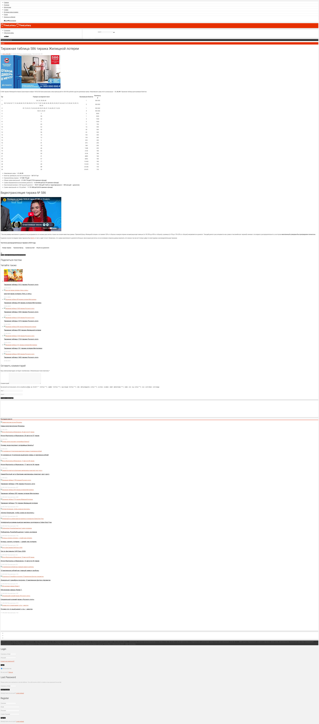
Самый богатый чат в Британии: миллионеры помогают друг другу (25, 474)
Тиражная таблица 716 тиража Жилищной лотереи (19, 503)
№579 (32, 238)
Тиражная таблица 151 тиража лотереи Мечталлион (23, 348)
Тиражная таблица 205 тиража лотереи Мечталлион (20, 493)
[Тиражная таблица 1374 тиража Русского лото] (19, 317)
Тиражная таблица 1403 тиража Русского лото (21, 357)
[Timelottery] (16, 26)
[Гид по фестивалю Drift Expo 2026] (11, 547)
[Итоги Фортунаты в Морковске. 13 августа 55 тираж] (17, 557)
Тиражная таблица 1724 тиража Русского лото (21, 339)
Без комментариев (25, 54)
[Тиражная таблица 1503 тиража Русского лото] (19, 308)
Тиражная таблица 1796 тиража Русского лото (18, 484)
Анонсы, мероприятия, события (15, 638)
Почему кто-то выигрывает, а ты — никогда (16, 609)
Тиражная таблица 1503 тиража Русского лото (21, 312)
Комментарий (5, 383)
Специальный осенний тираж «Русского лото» (17, 599)
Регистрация (12, 20)
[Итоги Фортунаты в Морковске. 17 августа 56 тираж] (17, 461)
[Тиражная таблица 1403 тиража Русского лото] (19, 354)
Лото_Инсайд (6, 54)
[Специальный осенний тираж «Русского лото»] (15, 596)
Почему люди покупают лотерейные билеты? (17, 445)
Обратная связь (9, 33)
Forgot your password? (7, 661)
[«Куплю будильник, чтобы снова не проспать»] (15, 509)
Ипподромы (7, 7)
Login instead (20, 693)
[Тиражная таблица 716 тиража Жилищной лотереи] (17, 499)
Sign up (11, 672)
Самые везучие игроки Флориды (13, 426)
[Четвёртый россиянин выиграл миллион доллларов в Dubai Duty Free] (22, 518)
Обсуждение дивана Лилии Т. (11, 590)
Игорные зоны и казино (11, 12)
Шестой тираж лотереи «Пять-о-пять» (18, 294)
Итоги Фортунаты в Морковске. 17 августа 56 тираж (20, 464)
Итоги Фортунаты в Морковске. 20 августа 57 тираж (20, 436)
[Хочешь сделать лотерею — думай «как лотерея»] (16, 538)
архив (2, 255)
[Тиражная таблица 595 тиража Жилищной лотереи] (20, 326)
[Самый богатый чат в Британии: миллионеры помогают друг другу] (21, 470)
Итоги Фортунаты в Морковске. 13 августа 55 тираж (20, 561)
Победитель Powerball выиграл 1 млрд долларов (19, 532)
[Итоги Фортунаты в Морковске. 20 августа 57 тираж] (17, 432)
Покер (6, 14)
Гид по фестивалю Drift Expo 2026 (13, 551)
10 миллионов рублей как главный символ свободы (20, 570)
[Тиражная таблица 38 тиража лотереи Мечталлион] (20, 299)
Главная (6, 2)
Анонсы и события (9, 17)
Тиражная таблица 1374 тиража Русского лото (21, 321)
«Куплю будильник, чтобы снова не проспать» (17, 513)
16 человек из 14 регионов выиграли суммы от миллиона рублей (25, 455)
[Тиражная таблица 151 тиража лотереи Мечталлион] (20, 345)
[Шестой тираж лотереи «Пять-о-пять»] (16, 290)
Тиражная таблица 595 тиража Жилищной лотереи (22, 330)
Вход (6, 20)
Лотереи (6, 5)
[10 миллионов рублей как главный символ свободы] (17, 567)
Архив (2, 43)
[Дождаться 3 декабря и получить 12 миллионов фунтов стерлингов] (22, 576)
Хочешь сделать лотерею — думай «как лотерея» (19, 542)
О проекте (7, 30)
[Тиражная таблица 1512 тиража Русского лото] (13, 281)
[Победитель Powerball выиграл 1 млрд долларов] (16, 528)
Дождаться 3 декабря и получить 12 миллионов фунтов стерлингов (26, 580)
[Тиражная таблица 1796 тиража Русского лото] (16, 480)
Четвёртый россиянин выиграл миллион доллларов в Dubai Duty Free (26, 522)
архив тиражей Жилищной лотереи (15, 255)
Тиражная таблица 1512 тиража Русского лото (21, 285)
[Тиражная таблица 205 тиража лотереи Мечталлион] (17, 490)
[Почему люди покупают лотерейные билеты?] (15, 441)
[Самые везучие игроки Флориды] (11, 422)
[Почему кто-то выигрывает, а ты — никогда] (14, 605)
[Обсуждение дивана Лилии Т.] (10, 586)
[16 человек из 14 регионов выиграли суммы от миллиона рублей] (21, 451)
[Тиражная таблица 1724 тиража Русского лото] (19, 336)
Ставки (6, 10)
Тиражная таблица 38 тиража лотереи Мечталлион (22, 303)
